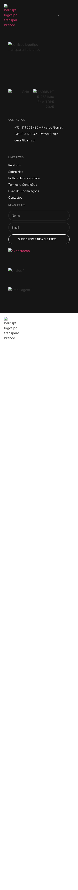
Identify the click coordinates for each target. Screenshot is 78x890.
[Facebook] (21, 149)
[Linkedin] (42, 149)
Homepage (21, 353)
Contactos (20, 414)
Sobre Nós (20, 365)
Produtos (19, 377)
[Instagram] (11, 149)
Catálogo (18, 389)
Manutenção (24, 401)
